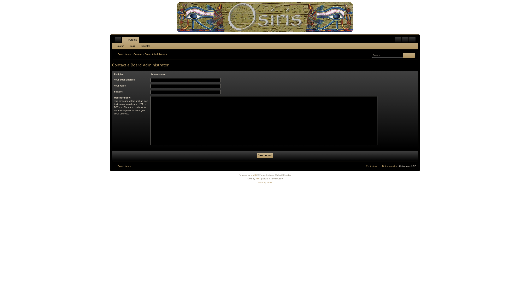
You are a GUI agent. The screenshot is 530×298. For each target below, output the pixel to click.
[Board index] (265, 17)
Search (120, 46)
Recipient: (119, 74)
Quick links (118, 40)
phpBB (254, 175)
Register (145, 46)
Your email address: (125, 79)
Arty (257, 179)
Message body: (122, 97)
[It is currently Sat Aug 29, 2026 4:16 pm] (368, 54)
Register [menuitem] (413, 40)
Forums (132, 39)
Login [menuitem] (406, 40)
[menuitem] (398, 40)
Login (132, 46)
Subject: (118, 91)
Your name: (120, 85)
